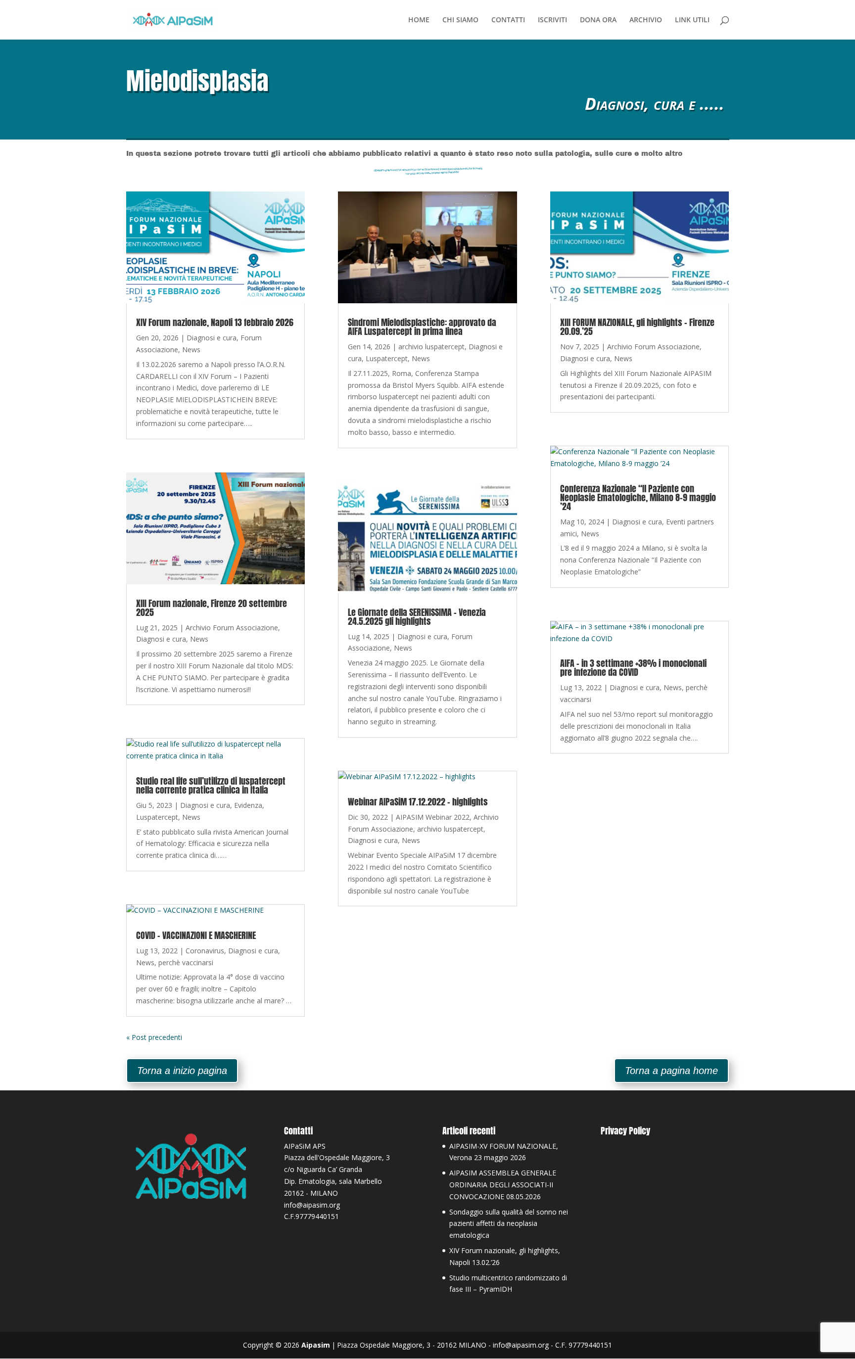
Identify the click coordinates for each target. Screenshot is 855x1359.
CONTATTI (508, 20)
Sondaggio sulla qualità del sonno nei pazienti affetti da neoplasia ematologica (508, 1223)
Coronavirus (205, 950)
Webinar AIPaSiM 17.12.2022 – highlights (418, 801)
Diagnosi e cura (212, 337)
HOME (418, 20)
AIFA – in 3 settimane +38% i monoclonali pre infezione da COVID (633, 667)
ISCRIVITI (552, 20)
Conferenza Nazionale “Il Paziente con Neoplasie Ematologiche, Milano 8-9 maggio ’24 (638, 497)
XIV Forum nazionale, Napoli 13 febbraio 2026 (214, 322)
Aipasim (315, 1345)
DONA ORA (598, 20)
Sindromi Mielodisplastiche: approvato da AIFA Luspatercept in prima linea (422, 327)
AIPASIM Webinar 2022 (433, 817)
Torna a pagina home (671, 1070)
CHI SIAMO (460, 20)
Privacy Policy (625, 1130)
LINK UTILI (692, 20)
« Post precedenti (154, 1037)
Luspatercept (157, 817)
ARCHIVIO (645, 20)
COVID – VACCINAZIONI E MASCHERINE (196, 935)
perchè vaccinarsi (185, 962)
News (191, 349)
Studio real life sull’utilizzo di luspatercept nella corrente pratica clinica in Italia (210, 785)
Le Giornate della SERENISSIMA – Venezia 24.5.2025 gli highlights (417, 617)
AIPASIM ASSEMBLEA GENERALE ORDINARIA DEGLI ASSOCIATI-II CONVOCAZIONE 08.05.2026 (502, 1184)
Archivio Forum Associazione (232, 627)
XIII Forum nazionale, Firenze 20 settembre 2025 (211, 608)
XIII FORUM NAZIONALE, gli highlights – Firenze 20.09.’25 (637, 327)
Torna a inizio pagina (182, 1070)
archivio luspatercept (431, 346)
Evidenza (248, 805)
